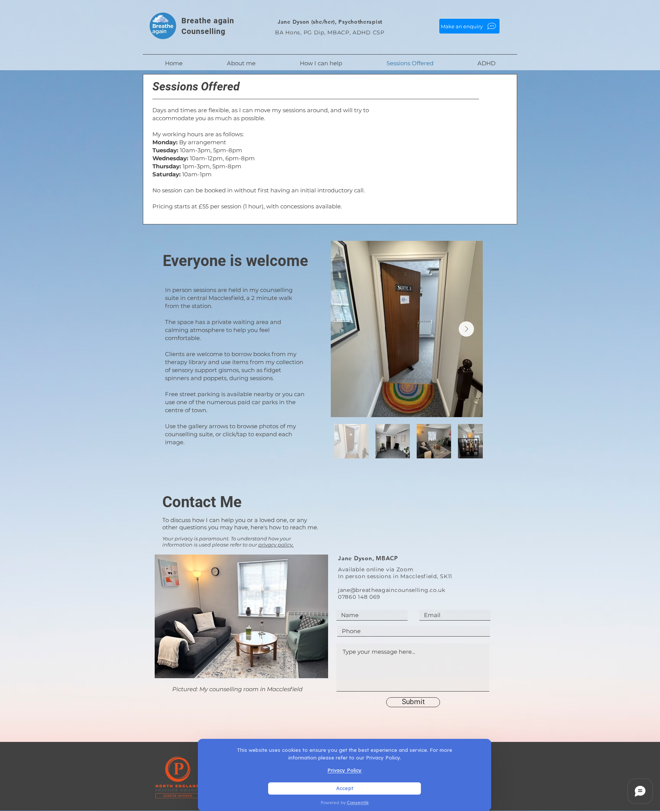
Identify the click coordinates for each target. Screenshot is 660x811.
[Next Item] (466, 329)
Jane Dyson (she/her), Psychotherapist (330, 21)
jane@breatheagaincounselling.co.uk (391, 590)
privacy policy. (276, 545)
